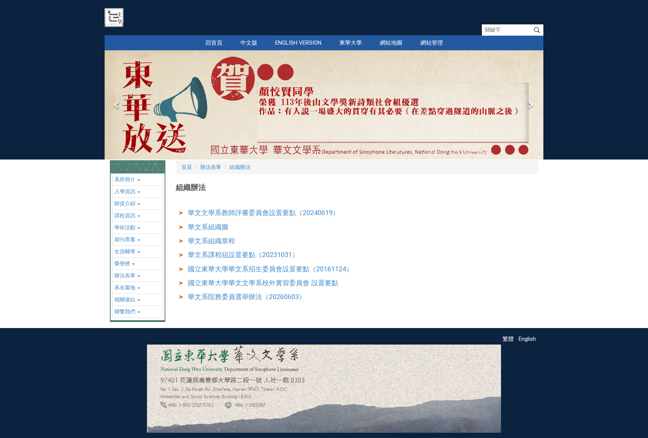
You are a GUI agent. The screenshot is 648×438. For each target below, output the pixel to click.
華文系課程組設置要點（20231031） (243, 255)
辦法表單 (210, 167)
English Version (298, 42)
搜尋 (537, 30)
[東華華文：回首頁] (114, 17)
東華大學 (350, 42)
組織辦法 (240, 167)
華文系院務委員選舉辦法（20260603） (247, 297)
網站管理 (431, 42)
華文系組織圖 (208, 227)
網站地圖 (391, 42)
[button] (117, 105)
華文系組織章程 (211, 241)
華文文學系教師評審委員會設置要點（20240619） (263, 213)
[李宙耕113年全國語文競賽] (324, 105)
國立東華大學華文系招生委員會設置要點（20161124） (270, 269)
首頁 (187, 167)
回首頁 (214, 42)
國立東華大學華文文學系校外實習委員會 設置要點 (263, 283)
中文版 (248, 42)
